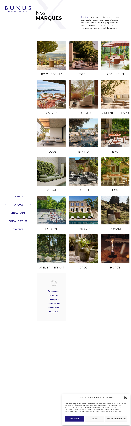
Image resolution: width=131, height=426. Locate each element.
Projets (18, 196)
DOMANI (115, 229)
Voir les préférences (116, 418)
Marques (18, 205)
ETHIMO (83, 151)
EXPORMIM (83, 113)
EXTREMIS (51, 229)
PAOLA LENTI (115, 74)
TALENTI (83, 190)
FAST (115, 190)
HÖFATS (115, 267)
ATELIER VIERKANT (51, 267)
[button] (126, 397)
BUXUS (84, 17)
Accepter (74, 418)
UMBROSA (83, 229)
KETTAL (52, 190)
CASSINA (51, 113)
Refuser (94, 418)
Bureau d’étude (18, 221)
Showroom (18, 213)
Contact (18, 229)
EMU (115, 151)
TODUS (51, 151)
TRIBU (83, 74)
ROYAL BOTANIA (51, 74)
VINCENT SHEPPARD (115, 113)
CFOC (83, 267)
